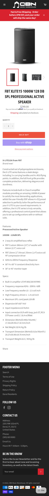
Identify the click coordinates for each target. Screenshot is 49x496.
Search (6, 372)
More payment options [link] (24, 149)
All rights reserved (33, 483)
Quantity (6, 120)
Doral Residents (10, 394)
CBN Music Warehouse (17, 483)
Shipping (14, 112)
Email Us (7, 441)
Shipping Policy (10, 385)
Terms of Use (8, 376)
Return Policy (9, 389)
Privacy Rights (9, 381)
